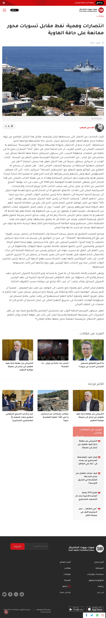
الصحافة (100, 568)
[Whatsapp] (97, 615)
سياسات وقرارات (95, 574)
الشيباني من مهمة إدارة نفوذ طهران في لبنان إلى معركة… (87, 444)
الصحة (67, 580)
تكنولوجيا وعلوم (96, 580)
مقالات (100, 16)
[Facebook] (86, 615)
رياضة (101, 587)
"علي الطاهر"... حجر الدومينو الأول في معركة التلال (88, 512)
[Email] (102, 615)
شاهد (65, 587)
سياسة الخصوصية (44, 610)
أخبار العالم (65, 562)
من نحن (100, 593)
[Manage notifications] (6, 612)
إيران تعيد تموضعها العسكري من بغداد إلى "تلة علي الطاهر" (87, 460)
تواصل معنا (65, 593)
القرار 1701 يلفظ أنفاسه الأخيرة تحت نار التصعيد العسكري (86, 496)
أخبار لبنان (99, 562)
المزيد (81, 437)
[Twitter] (91, 615)
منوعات (67, 574)
